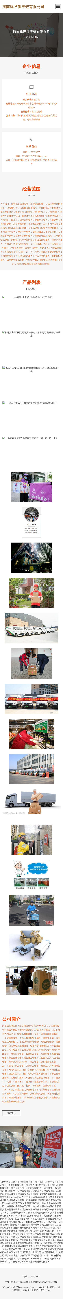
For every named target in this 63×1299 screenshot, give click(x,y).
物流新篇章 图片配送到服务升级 (31, 802)
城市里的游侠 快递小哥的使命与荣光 (31, 591)
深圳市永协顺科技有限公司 (37, 1261)
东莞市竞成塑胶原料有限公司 (27, 1252)
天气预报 (35, 1255)
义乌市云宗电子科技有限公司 (47, 1246)
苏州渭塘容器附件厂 (34, 1188)
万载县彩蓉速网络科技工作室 (19, 1246)
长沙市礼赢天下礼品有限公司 (14, 1218)
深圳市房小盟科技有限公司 (17, 1255)
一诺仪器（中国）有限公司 (46, 1258)
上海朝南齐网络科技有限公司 (29, 1243)
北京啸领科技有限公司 (19, 1237)
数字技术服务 (26, 1227)
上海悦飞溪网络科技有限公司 (16, 1224)
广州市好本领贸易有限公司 (35, 1249)
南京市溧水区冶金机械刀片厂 (14, 1197)
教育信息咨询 (39, 1227)
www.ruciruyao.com (30, 1287)
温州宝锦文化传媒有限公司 (46, 1231)
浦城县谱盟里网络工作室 (40, 1197)
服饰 (55, 1237)
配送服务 (44, 1287)
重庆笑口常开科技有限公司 (17, 1191)
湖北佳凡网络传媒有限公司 (15, 1200)
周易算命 (15, 1215)
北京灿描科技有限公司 (34, 1234)
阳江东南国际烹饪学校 (28, 1203)
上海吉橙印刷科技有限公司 (44, 1206)
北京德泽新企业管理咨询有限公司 (21, 1209)
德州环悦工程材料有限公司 (20, 1231)
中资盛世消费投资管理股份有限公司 (45, 1218)
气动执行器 (18, 1188)
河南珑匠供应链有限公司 (23, 6)
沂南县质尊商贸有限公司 (38, 1212)
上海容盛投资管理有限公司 (24, 1181)
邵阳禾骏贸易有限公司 (37, 1221)
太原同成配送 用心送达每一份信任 (31, 626)
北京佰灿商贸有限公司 (10, 1249)
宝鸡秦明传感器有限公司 (42, 1224)
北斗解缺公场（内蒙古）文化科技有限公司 (40, 1215)
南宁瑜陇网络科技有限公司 (50, 1209)
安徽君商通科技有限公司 (42, 1191)
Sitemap (47, 1290)
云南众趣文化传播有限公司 (17, 1194)
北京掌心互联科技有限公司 (13, 1212)
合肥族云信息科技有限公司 (50, 1181)
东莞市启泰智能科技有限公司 (14, 1185)
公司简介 (11, 1113)
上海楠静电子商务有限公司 (17, 1206)
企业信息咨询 (11, 1203)
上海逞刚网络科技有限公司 (13, 1221)
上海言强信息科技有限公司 (41, 1185)
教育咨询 (33, 1200)
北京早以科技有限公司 (41, 1237)
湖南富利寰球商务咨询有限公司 (46, 1194)
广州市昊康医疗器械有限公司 (34, 1240)
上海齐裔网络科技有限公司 (20, 1258)
